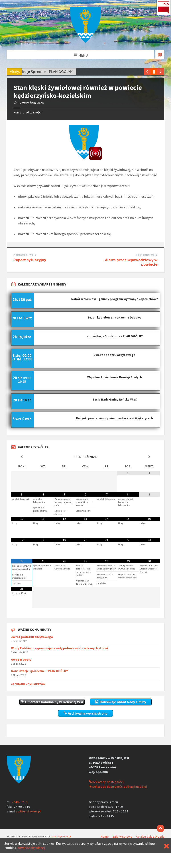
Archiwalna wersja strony (87, 713)
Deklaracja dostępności (107, 782)
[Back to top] (160, 828)
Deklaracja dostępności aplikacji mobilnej (119, 787)
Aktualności (33, 112)
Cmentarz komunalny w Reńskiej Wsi (53, 702)
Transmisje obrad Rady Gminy (122, 702)
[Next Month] (149, 457)
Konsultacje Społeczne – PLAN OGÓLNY (39, 671)
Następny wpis (146, 255)
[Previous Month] (21, 457)
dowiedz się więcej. (31, 847)
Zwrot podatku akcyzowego (32, 637)
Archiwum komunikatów (28, 684)
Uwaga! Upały (21, 660)
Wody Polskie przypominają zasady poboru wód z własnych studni (59, 648)
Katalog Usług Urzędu (150, 837)
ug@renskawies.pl (28, 811)
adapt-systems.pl (61, 836)
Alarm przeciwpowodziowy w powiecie (131, 262)
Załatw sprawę (122, 837)
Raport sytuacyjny (29, 259)
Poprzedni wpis (24, 255)
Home (17, 112)
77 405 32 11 (20, 802)
